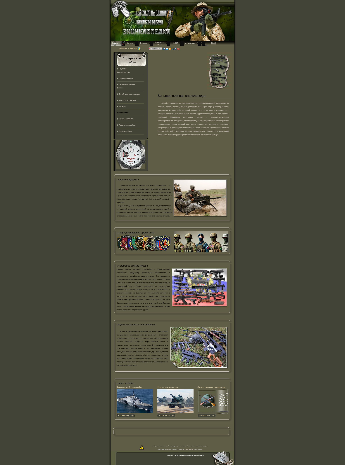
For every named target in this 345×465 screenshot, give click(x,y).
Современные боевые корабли (129, 387)
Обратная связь (125, 131)
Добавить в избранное (128, 49)
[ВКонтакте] (164, 48)
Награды (143, 43)
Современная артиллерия (167, 387)
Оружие (130, 43)
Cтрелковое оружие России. (133, 265)
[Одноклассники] (169, 48)
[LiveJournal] (175, 48)
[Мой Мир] (172, 48)
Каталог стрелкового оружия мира (211, 387)
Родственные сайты (127, 125)
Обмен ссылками (126, 119)
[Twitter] (167, 48)
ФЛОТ (175, 43)
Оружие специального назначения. (136, 324)
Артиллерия (190, 43)
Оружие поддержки (128, 179)
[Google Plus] (178, 48)
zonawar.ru (189, 449)
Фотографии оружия (159, 43)
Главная (115, 43)
